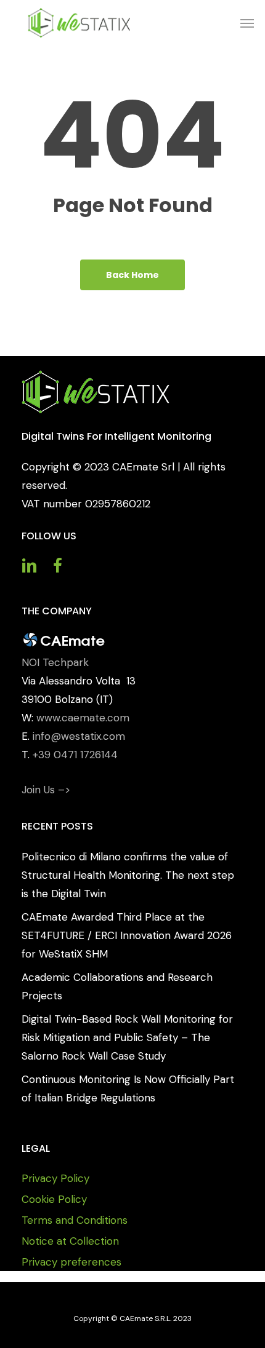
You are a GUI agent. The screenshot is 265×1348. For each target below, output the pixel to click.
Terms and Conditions (75, 1220)
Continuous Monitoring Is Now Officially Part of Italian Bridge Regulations (128, 1088)
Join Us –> (46, 789)
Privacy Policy (55, 1178)
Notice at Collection (70, 1241)
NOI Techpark (55, 662)
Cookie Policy (54, 1199)
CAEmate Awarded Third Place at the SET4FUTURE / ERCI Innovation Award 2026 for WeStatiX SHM (127, 935)
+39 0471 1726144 (75, 754)
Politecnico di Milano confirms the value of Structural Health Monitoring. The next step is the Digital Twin (128, 875)
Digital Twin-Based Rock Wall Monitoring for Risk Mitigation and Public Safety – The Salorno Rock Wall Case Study (127, 1037)
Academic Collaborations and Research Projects (117, 986)
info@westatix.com (79, 736)
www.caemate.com (82, 717)
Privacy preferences (71, 1262)
